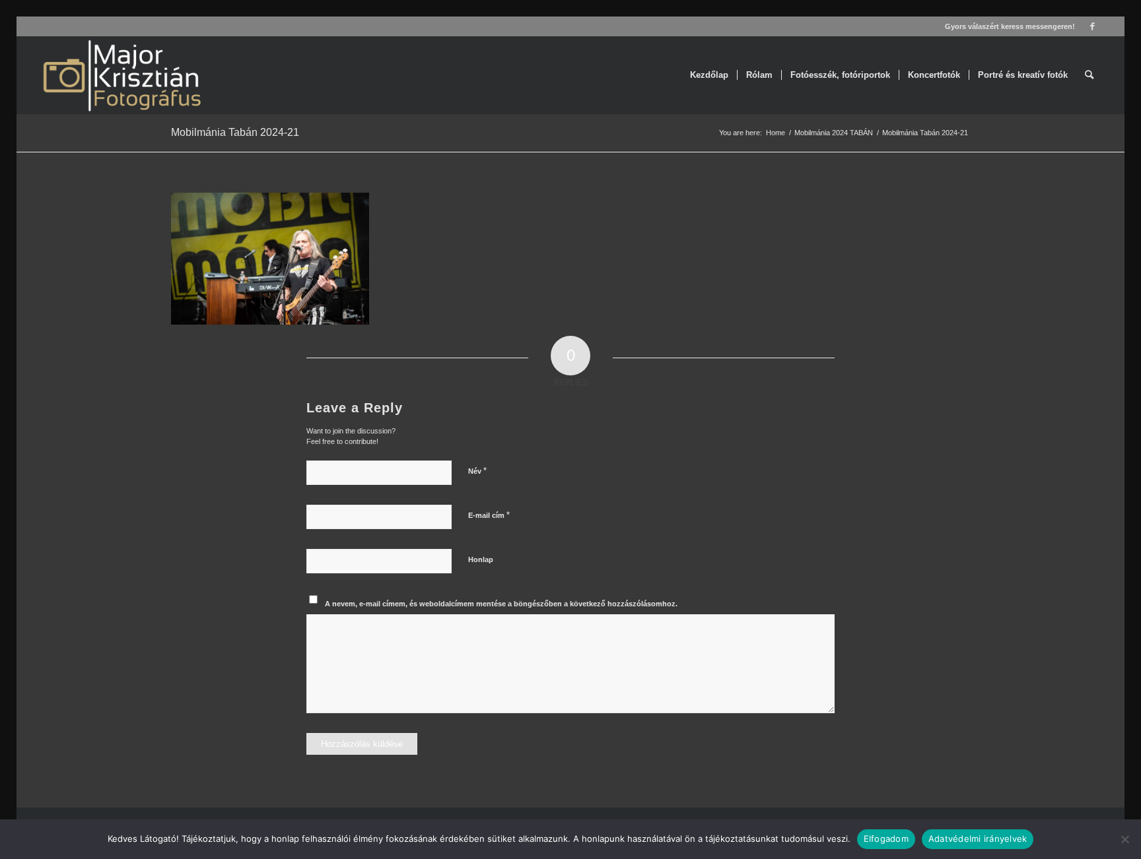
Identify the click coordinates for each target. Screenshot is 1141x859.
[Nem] (1124, 839)
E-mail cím (489, 515)
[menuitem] (709, 75)
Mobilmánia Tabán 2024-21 (235, 132)
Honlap (480, 559)
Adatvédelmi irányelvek (977, 838)
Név (477, 471)
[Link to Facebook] (1092, 26)
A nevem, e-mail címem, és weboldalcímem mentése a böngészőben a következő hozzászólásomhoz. (501, 604)
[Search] (1089, 75)
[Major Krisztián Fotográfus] (121, 75)
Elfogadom (886, 838)
